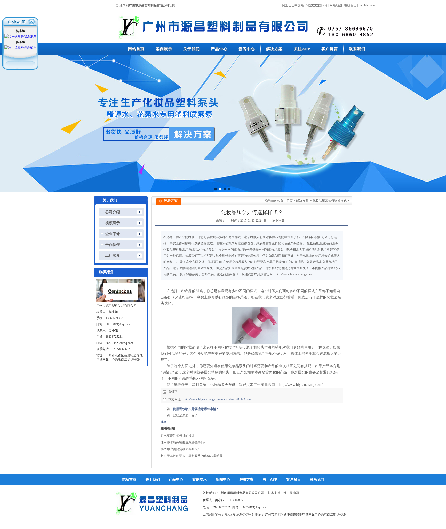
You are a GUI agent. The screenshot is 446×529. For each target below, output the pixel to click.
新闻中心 (223, 479)
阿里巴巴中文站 (293, 5)
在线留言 (350, 5)
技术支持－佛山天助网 (283, 493)
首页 (289, 200)
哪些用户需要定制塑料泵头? (180, 449)
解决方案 (302, 200)
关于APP (270, 479)
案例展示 (199, 479)
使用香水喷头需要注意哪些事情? (195, 409)
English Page (367, 5)
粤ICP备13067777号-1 (238, 514)
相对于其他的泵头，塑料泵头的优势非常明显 (191, 456)
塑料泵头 (199, 385)
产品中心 (176, 479)
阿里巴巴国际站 (317, 5)
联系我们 (317, 479)
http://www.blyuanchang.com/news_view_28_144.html (217, 399)
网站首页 (129, 479)
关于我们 (152, 479)
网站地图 (336, 5)
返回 (164, 421)
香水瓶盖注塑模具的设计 (178, 435)
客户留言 (293, 479)
